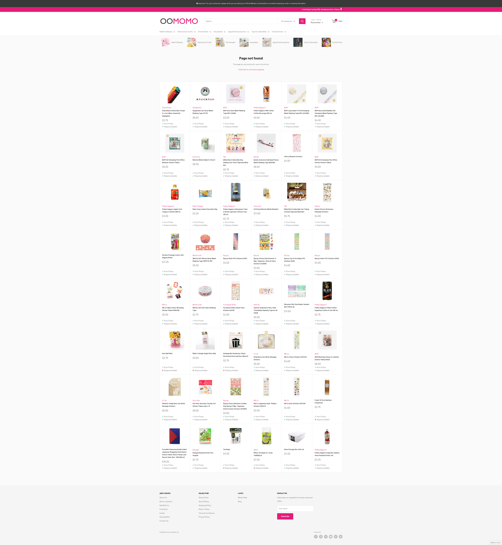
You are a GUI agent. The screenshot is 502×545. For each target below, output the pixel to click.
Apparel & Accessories (237, 31)
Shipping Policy (205, 505)
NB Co (164, 304)
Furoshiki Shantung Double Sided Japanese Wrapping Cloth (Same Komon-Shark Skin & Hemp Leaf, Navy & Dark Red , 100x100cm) (174, 453)
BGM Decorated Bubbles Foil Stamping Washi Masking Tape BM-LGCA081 (326, 113)
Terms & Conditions (207, 513)
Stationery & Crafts (185, 31)
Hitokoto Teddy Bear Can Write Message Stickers (173, 404)
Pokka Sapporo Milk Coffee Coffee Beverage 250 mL (264, 112)
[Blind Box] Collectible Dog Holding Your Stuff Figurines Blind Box (235, 162)
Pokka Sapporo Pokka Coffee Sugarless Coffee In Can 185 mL (326, 309)
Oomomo (196, 157)
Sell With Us (164, 505)
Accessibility (164, 517)
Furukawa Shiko (229, 304)
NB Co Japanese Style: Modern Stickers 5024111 (265, 404)
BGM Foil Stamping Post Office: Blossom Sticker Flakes (173, 161)
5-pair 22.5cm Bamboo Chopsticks (323, 401)
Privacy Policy (204, 517)
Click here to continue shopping (251, 69)
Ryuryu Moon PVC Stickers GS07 (235, 258)
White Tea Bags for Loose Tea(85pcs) (263, 454)
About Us (163, 497)
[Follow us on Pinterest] (326, 536)
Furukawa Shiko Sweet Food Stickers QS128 (233, 309)
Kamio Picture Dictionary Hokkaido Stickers (324, 210)
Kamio (317, 206)
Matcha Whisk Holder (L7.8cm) (204, 160)
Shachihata (166, 107)
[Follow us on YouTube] (331, 536)
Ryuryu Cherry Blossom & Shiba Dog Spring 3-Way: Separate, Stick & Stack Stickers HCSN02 (235, 406)
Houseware (218, 31)
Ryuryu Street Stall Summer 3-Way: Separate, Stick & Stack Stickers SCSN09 (265, 261)
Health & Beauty (165, 31)
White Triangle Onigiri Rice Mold (204, 353)
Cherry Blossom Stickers (293, 156)
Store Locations (165, 501)
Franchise (163, 509)
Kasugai (196, 450)
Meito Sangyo (198, 206)
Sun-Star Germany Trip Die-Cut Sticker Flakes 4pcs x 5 (204, 404)
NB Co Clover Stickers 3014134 (295, 357)
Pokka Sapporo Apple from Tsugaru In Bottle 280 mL (172, 210)
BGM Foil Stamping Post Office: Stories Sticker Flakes (326, 161)
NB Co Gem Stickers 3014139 (294, 403)
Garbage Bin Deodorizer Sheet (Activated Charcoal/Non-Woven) (235, 354)
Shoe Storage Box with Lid (294, 449)
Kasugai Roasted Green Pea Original (203, 454)
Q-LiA (256, 354)
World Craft (197, 255)
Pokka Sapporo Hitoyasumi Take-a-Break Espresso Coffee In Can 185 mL (235, 211)
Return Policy (204, 509)
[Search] (302, 21)
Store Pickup (204, 501)
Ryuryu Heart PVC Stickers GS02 (327, 258)
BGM (225, 107)
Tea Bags (226, 449)
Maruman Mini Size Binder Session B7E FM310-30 (296, 305)
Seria (256, 450)
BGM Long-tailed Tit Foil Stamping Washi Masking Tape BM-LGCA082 (296, 112)
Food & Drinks (277, 31)
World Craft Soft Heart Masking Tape (204, 309)
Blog (239, 501)
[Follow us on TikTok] (336, 536)
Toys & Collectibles (259, 31)
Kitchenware (203, 31)
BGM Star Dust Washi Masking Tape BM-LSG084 (234, 112)
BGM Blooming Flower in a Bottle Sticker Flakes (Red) (327, 358)
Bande (256, 157)
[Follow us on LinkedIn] (341, 536)
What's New (242, 497)
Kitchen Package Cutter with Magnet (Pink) (173, 256)
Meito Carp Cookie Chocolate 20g (205, 209)
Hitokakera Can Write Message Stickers (265, 358)
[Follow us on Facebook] (316, 536)
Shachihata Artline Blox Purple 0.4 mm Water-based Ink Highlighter (173, 113)
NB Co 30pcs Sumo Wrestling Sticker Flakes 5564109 (173, 309)
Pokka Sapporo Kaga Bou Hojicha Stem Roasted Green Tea (327, 454)
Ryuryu (226, 255)
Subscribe (285, 516)
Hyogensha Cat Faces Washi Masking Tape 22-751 (203, 112)
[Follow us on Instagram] (321, 536)
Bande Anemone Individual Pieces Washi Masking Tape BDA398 (266, 161)
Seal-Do (257, 304)
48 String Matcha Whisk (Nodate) (266, 209)
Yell (224, 157)
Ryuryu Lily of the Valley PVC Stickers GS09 (294, 259)
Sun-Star (196, 400)
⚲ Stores (337, 9)
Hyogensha (197, 107)
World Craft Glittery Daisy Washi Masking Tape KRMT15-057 (204, 259)
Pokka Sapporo (260, 107)
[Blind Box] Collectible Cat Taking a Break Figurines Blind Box (296, 210)
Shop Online (203, 497)
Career (162, 513)
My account (316, 22)
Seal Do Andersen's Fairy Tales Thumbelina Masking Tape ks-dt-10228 (266, 310)
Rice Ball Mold (167, 353)
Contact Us (163, 521)
